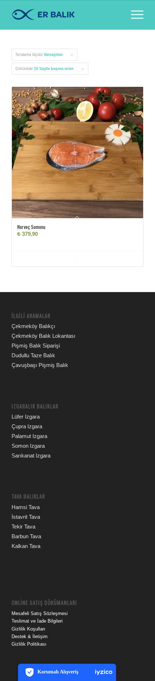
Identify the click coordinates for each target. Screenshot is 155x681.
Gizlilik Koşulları (28, 629)
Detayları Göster (108, 259)
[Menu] (133, 14)
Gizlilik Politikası (29, 644)
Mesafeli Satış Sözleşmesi (40, 613)
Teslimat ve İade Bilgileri (37, 621)
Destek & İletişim (30, 636)
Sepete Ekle (48, 259)
